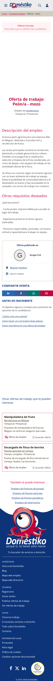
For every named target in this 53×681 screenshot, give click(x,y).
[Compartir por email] (46, 293)
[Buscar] (39, 5)
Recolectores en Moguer (16, 420)
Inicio (4, 13)
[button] (6, 5)
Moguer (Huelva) (18, 267)
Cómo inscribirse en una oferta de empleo (23, 325)
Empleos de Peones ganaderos (27, 497)
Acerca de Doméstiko (13, 566)
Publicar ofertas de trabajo (15, 600)
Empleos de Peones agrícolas (28, 493)
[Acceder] (47, 5)
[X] (17, 668)
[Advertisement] (26, 64)
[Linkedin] (24, 668)
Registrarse (8, 591)
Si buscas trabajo (11, 617)
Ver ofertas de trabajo (13, 605)
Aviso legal (7, 647)
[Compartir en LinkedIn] (8, 293)
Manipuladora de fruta (19, 417)
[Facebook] (11, 668)
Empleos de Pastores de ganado (27, 488)
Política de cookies (11, 652)
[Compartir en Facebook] (21, 293)
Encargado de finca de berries (24, 447)
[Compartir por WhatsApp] (34, 293)
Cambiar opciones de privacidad (18, 656)
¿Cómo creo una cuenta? (14, 316)
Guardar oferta (43, 437)
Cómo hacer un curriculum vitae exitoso (22, 321)
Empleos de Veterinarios (27, 502)
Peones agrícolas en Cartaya (18, 450)
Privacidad (7, 642)
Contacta (6, 631)
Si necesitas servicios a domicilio (18, 621)
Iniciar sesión (8, 596)
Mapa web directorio (12, 580)
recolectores (32, 110)
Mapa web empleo (11, 575)
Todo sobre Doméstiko (14, 626)
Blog (4, 570)
